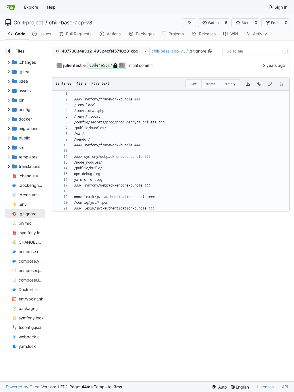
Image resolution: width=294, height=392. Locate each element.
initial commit (140, 65)
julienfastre (74, 65)
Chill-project (28, 23)
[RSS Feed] (189, 22)
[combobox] (256, 51)
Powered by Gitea (22, 386)
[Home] (11, 7)
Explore (31, 7)
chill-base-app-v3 (70, 23)
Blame (210, 84)
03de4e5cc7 (100, 65)
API (285, 386)
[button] (210, 22)
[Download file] (247, 84)
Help (51, 7)
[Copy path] (210, 51)
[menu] (219, 387)
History (230, 84)
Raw (193, 84)
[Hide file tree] (9, 51)
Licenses (265, 386)
